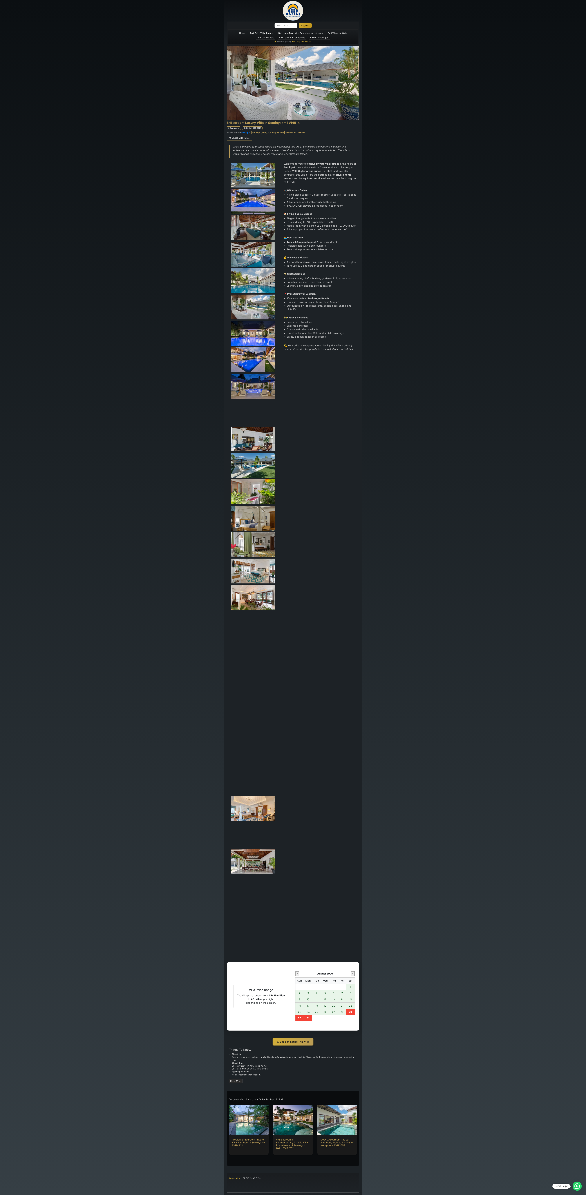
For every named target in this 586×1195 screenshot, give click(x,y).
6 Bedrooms (233, 128)
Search (305, 25)
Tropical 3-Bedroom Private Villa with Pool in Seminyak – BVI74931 (248, 1142)
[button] (577, 1186)
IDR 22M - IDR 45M (252, 128)
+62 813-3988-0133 (251, 1178)
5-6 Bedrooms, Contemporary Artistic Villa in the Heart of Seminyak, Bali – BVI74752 (292, 1144)
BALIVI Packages (319, 37)
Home (242, 33)
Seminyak (246, 132)
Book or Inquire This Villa (294, 1041)
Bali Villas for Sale (337, 33)
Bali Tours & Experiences (292, 37)
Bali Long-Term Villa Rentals (300, 33)
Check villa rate (239, 138)
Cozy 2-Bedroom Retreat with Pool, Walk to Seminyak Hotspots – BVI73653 (336, 1142)
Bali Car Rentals (265, 37)
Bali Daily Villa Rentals (261, 33)
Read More (235, 1081)
